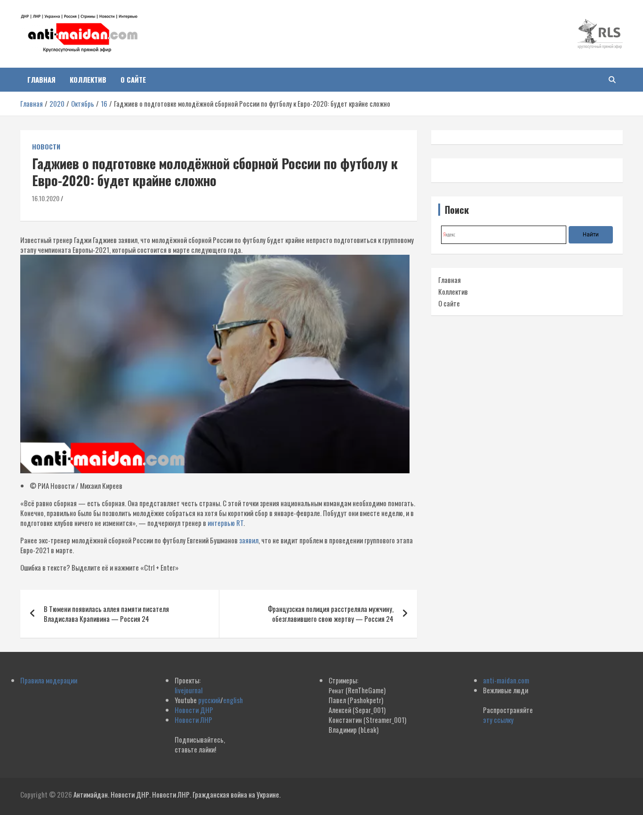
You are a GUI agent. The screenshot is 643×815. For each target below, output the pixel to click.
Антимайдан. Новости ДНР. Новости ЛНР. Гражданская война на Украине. (177, 794)
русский (209, 700)
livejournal (188, 690)
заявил (248, 540)
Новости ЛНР (193, 719)
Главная (41, 79)
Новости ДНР (194, 710)
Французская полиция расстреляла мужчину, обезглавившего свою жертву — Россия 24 (331, 613)
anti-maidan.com (506, 680)
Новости (46, 146)
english (233, 700)
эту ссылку (498, 719)
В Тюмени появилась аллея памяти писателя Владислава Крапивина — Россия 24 (106, 613)
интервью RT (225, 522)
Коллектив (88, 79)
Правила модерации (48, 680)
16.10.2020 (45, 198)
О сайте (133, 79)
